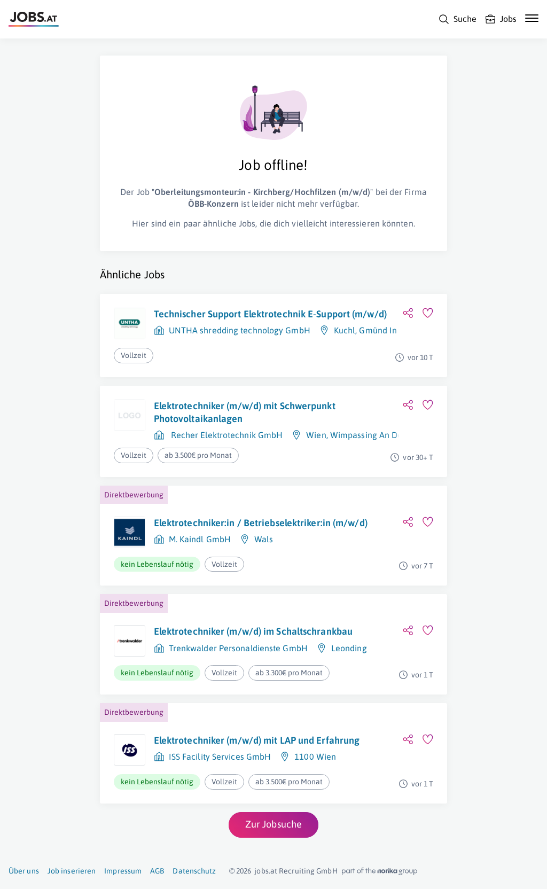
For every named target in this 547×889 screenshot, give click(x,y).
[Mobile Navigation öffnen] (531, 18)
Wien (316, 435)
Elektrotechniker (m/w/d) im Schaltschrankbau (253, 631)
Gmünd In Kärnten (394, 330)
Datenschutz (194, 871)
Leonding (349, 648)
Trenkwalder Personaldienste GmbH (238, 648)
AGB (157, 871)
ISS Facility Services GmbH (220, 756)
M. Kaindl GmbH (200, 539)
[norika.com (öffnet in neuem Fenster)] (379, 871)
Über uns (24, 871)
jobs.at (265, 871)
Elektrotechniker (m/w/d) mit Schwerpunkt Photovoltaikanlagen (244, 412)
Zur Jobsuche (273, 824)
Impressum (123, 871)
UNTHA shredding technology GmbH (239, 330)
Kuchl (345, 330)
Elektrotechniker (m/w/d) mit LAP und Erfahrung (257, 740)
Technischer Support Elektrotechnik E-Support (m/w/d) (270, 313)
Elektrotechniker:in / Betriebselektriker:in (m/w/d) (261, 522)
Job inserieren (72, 871)
